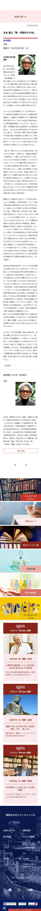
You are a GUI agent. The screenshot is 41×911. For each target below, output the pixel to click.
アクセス (6, 847)
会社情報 (26, 858)
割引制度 (7, 836)
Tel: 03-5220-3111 (20, 877)
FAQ (24, 853)
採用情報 (6, 858)
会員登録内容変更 (29, 847)
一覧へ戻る (20, 451)
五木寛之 (7, 40)
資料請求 (27, 830)
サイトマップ (7, 853)
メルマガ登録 (29, 836)
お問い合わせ (9, 830)
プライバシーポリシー (10, 864)
